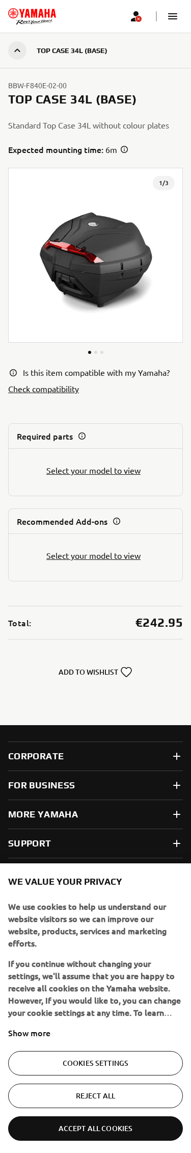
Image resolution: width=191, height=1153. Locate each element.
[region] (95, 1008)
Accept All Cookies (96, 1128)
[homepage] (32, 16)
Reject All (95, 1095)
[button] (172, 16)
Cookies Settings (95, 1063)
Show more (29, 1032)
